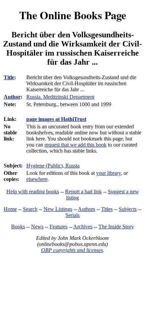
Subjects (128, 209)
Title (9, 77)
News (37, 226)
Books (18, 226)
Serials (72, 215)
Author (12, 97)
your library (108, 173)
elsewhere (37, 179)
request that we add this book (76, 145)
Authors (86, 209)
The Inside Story (116, 226)
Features (58, 226)
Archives (82, 226)
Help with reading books (32, 191)
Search (30, 209)
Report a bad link (83, 191)
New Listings (58, 209)
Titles (107, 209)
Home (10, 209)
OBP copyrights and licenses (72, 250)
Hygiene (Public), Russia (53, 165)
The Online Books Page (72, 15)
